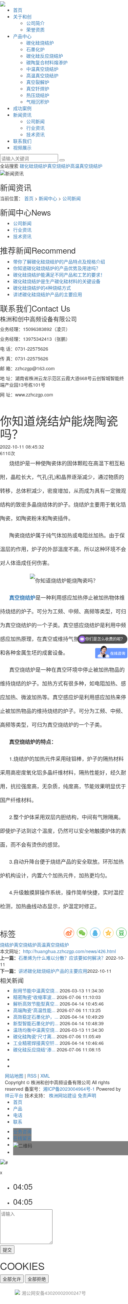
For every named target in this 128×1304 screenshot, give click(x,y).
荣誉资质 (35, 29)
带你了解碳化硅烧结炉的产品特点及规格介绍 (59, 261)
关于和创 (22, 16)
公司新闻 (35, 121)
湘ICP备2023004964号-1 (69, 1088)
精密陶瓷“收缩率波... (34, 997)
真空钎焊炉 (37, 88)
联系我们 (22, 141)
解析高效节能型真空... (35, 1003)
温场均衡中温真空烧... (35, 1029)
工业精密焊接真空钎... (35, 1043)
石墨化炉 (35, 49)
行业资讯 (35, 128)
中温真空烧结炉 (42, 69)
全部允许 (12, 1278)
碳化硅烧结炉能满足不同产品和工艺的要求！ (59, 274)
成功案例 (22, 108)
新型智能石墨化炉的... (35, 1023)
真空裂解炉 (37, 82)
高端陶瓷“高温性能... (34, 1010)
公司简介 (35, 23)
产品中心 (22, 36)
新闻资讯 (22, 114)
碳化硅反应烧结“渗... (34, 1049)
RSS (31, 1075)
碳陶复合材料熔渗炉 (47, 62)
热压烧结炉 (37, 95)
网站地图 (14, 1075)
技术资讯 (35, 134)
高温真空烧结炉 (42, 75)
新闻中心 (48, 198)
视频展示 (22, 147)
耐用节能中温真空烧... (35, 990)
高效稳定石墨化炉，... (35, 1016)
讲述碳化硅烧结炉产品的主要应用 (47, 294)
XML (45, 1075)
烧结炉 (7, 944)
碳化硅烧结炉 (40, 42)
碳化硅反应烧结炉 (44, 55)
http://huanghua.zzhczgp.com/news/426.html (69, 951)
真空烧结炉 (58, 166)
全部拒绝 (37, 1278)
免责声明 (87, 1095)
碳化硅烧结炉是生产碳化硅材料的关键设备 (56, 281)
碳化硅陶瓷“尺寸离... (34, 1036)
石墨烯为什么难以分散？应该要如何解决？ (62, 957)
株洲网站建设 (62, 1095)
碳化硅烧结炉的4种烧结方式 (42, 287)
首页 (17, 10)
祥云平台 (14, 1095)
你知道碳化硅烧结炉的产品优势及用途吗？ (56, 268)
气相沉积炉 (37, 101)
